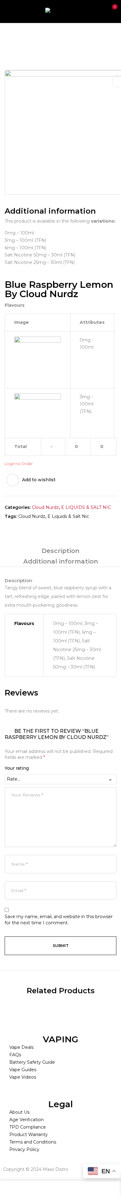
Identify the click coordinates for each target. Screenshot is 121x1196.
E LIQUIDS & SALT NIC (52, 36)
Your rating (17, 768)
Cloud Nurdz (45, 507)
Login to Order (19, 463)
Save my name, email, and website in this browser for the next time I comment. (59, 920)
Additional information (60, 561)
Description (60, 551)
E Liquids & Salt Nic (68, 516)
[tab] (60, 551)
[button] (111, 10)
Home (12, 36)
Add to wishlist (39, 479)
